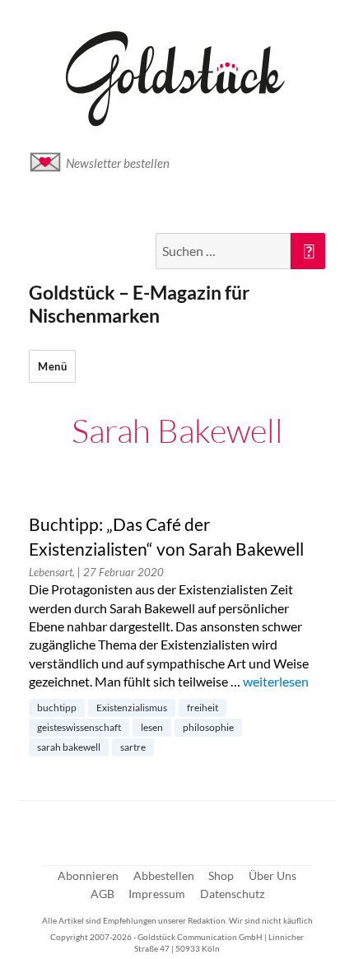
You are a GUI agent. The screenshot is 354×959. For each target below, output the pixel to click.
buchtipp (57, 707)
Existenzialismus (131, 707)
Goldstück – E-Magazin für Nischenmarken (139, 304)
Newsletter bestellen (118, 163)
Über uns (272, 875)
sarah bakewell (68, 747)
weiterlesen (276, 681)
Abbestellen (163, 875)
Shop (221, 875)
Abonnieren (88, 875)
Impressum (156, 894)
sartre (133, 747)
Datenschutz (232, 894)
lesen (152, 727)
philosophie (208, 727)
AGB (102, 894)
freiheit (202, 707)
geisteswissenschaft (79, 727)
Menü (52, 366)
